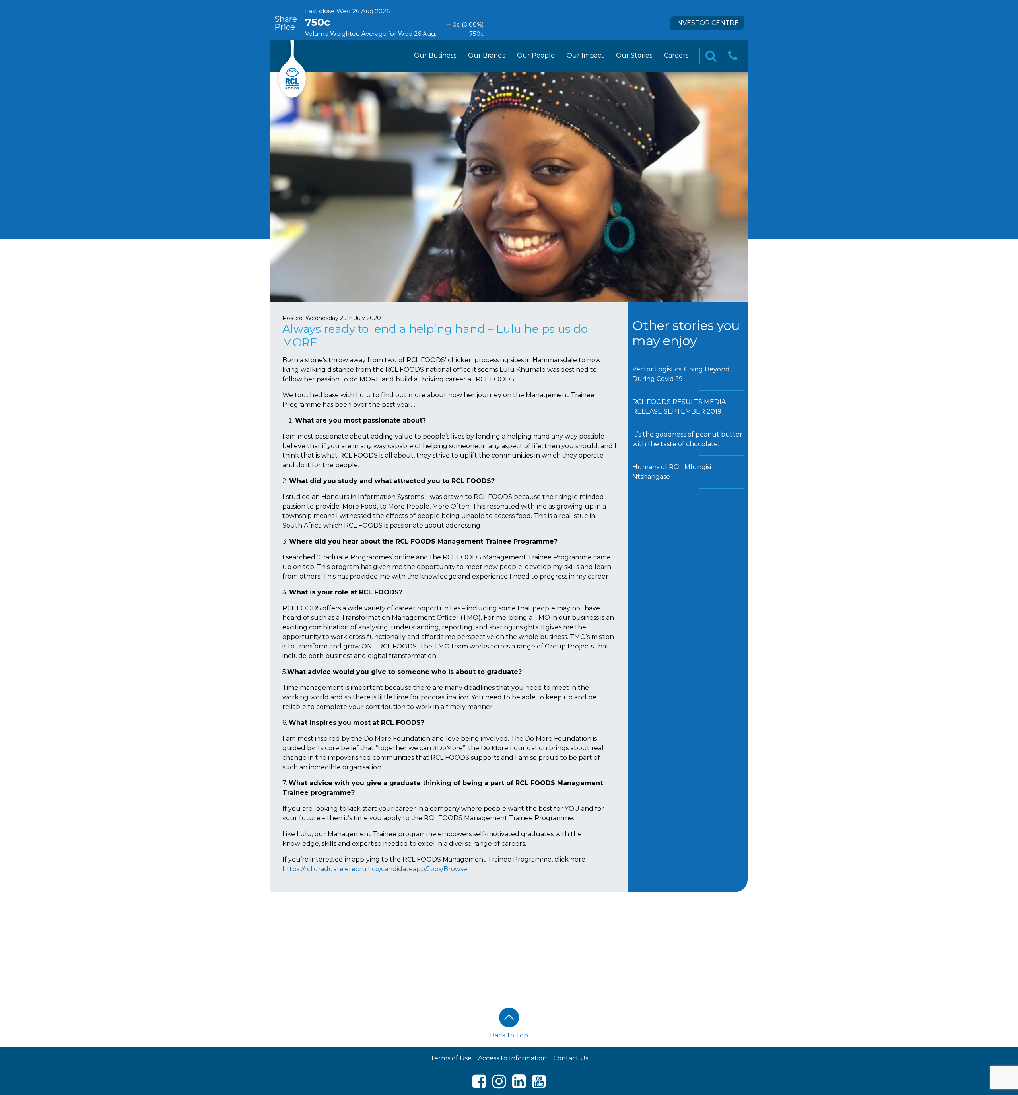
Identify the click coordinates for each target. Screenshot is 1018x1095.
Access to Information (512, 1058)
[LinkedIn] (519, 1085)
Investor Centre (707, 23)
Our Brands (486, 55)
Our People (536, 55)
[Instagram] (499, 1085)
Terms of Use (451, 1058)
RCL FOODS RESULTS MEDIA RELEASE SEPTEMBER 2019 (679, 406)
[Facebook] (479, 1085)
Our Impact (585, 55)
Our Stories (634, 55)
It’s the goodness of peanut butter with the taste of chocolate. (687, 439)
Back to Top (509, 1035)
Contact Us (570, 1058)
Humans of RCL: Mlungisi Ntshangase (671, 471)
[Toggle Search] (711, 56)
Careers (676, 55)
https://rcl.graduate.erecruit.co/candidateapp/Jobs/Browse (374, 869)
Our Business (435, 55)
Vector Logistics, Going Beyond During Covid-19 (681, 373)
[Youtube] (539, 1085)
